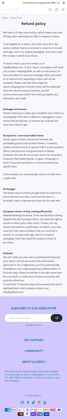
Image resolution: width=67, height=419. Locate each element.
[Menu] (63, 9)
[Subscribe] (56, 318)
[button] (3, 3)
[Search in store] (50, 9)
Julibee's (37, 395)
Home (5, 17)
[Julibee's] (10, 10)
